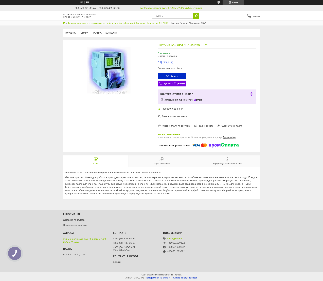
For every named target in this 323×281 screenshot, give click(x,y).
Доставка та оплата (73, 219)
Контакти (111, 33)
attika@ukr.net (175, 238)
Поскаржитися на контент (158, 278)
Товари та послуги (78, 23)
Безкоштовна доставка (174, 116)
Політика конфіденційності (185, 278)
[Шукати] (196, 16)
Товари (83, 33)
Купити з (168, 83)
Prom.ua (178, 275)
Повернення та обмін (75, 225)
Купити (174, 76)
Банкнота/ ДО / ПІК (157, 23)
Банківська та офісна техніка (106, 23)
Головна (70, 33)
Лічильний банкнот (134, 23)
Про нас (97, 33)
